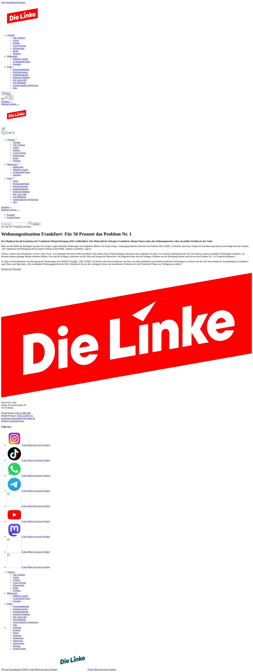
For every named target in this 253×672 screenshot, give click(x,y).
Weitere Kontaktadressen (12, 421)
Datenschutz (18, 643)
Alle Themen (19, 574)
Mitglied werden (20, 596)
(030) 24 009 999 (22, 413)
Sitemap (16, 646)
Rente (15, 588)
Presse (16, 633)
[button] (6, 98)
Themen (11, 572)
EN (2, 98)
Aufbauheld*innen (21, 598)
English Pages (13, 217)
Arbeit (16, 577)
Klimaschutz (18, 585)
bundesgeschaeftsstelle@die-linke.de (18, 418)
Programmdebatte (21, 606)
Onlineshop (18, 638)
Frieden (16, 580)
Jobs (15, 625)
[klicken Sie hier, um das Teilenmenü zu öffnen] (3, 129)
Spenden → (6, 101)
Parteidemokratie (20, 611)
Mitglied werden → (10, 104)
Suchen (36, 224)
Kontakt (10, 215)
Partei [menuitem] (9, 67)
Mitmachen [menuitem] (12, 56)
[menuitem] (12, 139)
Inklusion (17, 635)
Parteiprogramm (20, 609)
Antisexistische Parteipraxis (25, 622)
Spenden (17, 601)
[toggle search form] (11, 97)
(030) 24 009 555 (25, 415)
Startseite (17, 627)
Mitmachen (12, 593)
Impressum (18, 640)
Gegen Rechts (19, 582)
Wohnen (17, 590)
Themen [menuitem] (11, 35)
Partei (9, 603)
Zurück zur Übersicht (11, 269)
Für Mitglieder (19, 619)
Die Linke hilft (20, 617)
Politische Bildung (21, 614)
